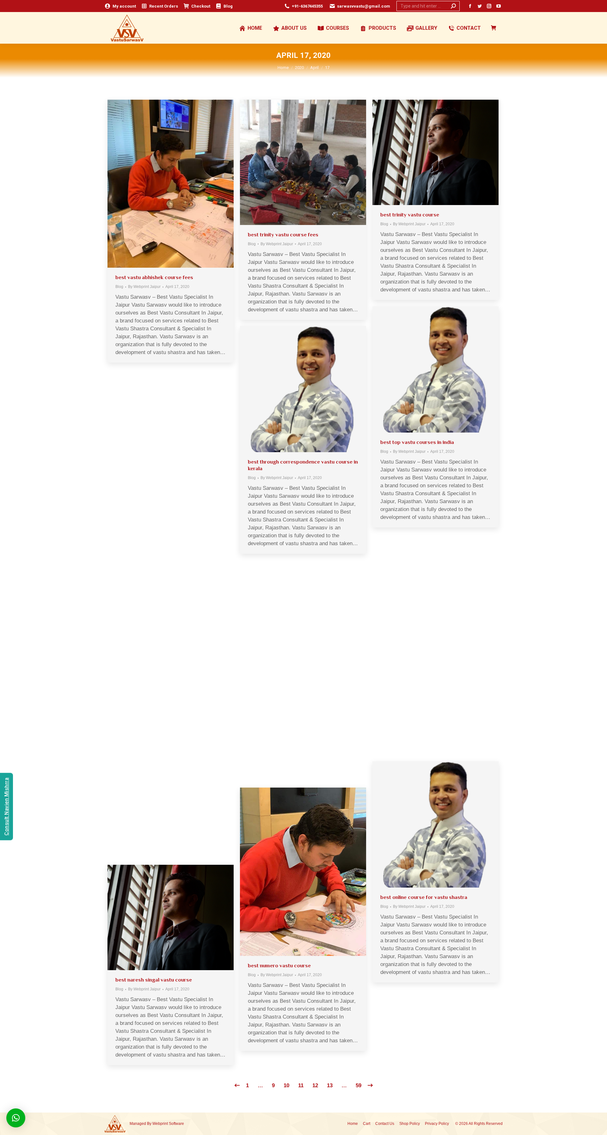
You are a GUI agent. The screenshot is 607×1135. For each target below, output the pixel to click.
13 (330, 1085)
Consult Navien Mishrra (6, 807)
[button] (15, 1117)
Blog (119, 286)
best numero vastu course (279, 966)
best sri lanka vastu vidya (145, 547)
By (144, 286)
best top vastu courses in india (417, 442)
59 (358, 1085)
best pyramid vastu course (280, 696)
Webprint (160, 1123)
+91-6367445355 (307, 6)
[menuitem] (120, 6)
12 (315, 1085)
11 (301, 1085)
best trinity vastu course (409, 215)
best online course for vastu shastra (423, 897)
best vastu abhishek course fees (154, 277)
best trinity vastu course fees (283, 235)
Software (176, 1123)
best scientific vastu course (413, 670)
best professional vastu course (152, 773)
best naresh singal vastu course (153, 980)
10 (286, 1085)
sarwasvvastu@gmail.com (363, 6)
